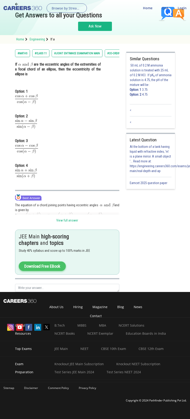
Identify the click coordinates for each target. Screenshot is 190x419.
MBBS (81, 325)
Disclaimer (31, 388)
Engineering (37, 39)
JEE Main (61, 348)
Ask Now (95, 26)
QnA (165, 8)
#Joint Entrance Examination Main (77, 53)
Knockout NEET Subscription (138, 364)
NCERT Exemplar (100, 333)
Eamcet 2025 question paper (149, 183)
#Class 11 (41, 53)
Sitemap (8, 388)
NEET (84, 348)
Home (147, 8)
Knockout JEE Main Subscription (79, 364)
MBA (102, 325)
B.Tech (59, 325)
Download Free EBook (42, 266)
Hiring (78, 307)
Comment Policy (58, 388)
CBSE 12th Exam (151, 348)
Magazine (100, 307)
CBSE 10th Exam (113, 348)
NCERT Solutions (131, 325)
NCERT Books (64, 333)
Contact (96, 316)
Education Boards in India (146, 333)
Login (182, 8)
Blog (120, 307)
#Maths (22, 53)
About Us (56, 307)
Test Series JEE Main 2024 (74, 372)
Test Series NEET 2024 (124, 372)
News (138, 307)
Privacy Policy (87, 388)
